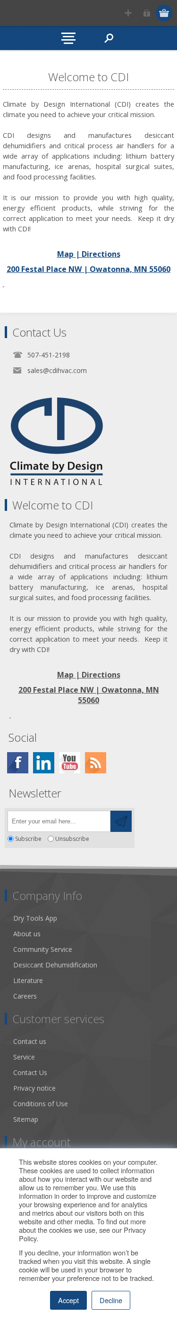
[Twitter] (43, 762)
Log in (146, 13)
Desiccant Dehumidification (55, 964)
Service (24, 1056)
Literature (28, 980)
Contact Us (30, 1072)
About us (27, 933)
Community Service (42, 949)
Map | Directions (88, 254)
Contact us (29, 1041)
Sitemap (25, 1119)
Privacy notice (34, 1088)
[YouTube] (69, 762)
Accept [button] (68, 1300)
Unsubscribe (72, 839)
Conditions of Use (40, 1103)
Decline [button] (111, 1300)
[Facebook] (17, 762)
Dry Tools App (35, 918)
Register (128, 13)
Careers (25, 996)
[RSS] (95, 762)
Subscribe (28, 839)
